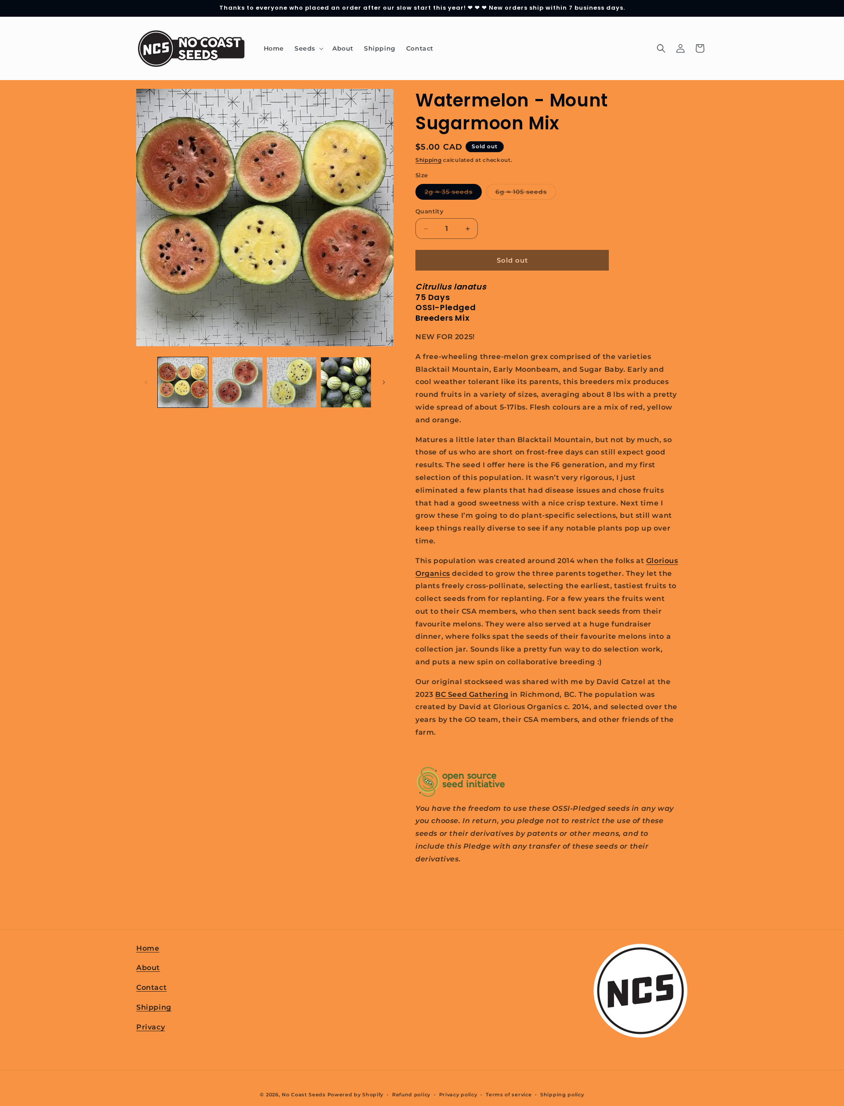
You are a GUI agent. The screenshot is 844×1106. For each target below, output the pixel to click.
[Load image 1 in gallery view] (183, 382)
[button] (308, 48)
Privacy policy (458, 1094)
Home (147, 948)
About (148, 967)
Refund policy (411, 1094)
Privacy (150, 1027)
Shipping (428, 160)
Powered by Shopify (355, 1094)
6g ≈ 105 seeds (525, 193)
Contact (151, 987)
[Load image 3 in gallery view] (292, 382)
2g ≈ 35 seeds (453, 193)
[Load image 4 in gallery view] (346, 382)
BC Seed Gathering (471, 694)
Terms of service (508, 1094)
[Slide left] (146, 382)
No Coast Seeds (304, 1094)
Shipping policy (562, 1094)
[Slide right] (383, 382)
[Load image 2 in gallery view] (237, 382)
